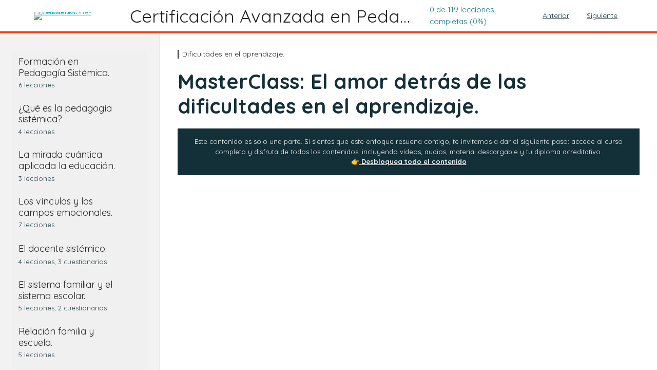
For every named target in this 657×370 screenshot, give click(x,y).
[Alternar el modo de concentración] (17, 16)
